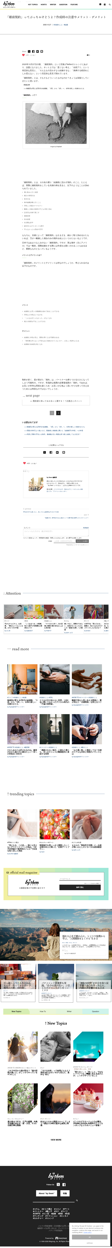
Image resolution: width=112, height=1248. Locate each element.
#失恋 (67, 1213)
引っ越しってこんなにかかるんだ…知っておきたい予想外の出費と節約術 (17, 985)
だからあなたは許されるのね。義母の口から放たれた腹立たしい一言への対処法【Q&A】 (22, 752)
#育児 (26, 621)
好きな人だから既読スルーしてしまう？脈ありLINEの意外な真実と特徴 (55, 1123)
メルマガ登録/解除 (45, 1226)
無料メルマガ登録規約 (89, 883)
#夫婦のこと (58, 24)
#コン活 (45, 1213)
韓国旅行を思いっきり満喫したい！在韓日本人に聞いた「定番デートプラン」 (54, 847)
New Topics (16, 1011)
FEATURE (74, 4)
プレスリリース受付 (66, 1228)
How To (43, 1011)
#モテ (42, 1068)
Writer (69, 1011)
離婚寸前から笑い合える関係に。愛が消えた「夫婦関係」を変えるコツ (87, 701)
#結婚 (66, 24)
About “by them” (46, 1193)
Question (95, 1011)
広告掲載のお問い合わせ (63, 1226)
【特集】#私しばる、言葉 (82, 1069)
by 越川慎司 (11, 1077)
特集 (65, 1193)
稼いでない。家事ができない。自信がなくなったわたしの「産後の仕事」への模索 (73, 627)
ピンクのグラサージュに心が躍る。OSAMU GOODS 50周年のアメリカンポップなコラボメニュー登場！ (88, 1123)
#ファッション (52, 1215)
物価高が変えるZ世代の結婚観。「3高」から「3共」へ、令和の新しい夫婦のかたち (22, 702)
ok (90, 1237)
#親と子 (106, 621)
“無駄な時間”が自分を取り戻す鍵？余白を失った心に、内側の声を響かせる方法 (93, 985)
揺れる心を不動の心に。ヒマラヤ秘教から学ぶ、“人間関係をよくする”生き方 (83, 937)
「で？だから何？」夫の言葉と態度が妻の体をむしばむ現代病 (53, 626)
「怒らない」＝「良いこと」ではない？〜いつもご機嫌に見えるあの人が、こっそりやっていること (88, 1073)
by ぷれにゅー (12, 1128)
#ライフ (7, 621)
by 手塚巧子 (47, 630)
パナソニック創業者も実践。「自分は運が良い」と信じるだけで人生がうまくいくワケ (56, 986)
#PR (8, 842)
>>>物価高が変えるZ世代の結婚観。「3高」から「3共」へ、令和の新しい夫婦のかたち (54, 88)
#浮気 (51, 697)
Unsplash (59, 146)
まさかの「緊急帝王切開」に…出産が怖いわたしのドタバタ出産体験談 (87, 846)
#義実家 (27, 747)
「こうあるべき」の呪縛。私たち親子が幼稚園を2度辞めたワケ (33, 626)
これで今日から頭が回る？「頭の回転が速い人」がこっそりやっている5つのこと (22, 1072)
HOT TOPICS (33, 4)
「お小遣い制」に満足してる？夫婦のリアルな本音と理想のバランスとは (87, 752)
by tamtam (87, 630)
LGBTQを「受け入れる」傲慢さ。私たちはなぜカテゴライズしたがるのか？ (93, 626)
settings (90, 1243)
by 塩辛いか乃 (68, 632)
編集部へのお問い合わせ (47, 1228)
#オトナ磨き (14, 842)
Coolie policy (87, 1232)
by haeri (42, 851)
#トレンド (50, 1218)
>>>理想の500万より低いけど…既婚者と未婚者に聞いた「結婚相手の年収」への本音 (53, 430)
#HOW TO (75, 697)
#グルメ (76, 1119)
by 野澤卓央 (76, 1078)
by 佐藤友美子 (28, 630)
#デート (51, 842)
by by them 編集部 (12, 853)
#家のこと (84, 747)
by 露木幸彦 (107, 630)
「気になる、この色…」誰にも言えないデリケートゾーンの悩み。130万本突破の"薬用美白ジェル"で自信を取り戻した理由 (22, 848)
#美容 (60, 1213)
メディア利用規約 (55, 1230)
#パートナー (84, 697)
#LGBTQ (36, 1213)
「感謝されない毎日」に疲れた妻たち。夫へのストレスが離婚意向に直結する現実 (54, 752)
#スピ (70, 942)
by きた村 (7, 630)
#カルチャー (44, 842)
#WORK (18, 1068)
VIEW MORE (56, 1139)
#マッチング (38, 1215)
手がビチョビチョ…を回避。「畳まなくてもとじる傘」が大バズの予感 (14, 626)
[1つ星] (23, 55)
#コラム (66, 621)
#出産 (79, 842)
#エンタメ (11, 1119)
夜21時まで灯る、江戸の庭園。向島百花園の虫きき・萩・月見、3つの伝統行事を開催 (23, 1123)
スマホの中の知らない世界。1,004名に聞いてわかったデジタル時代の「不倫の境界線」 (54, 702)
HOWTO (44, 4)
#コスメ (57, 1209)
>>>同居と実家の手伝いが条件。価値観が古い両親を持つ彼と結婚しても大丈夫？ (52, 434)
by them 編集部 (52, 477)
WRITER (53, 4)
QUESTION (63, 4)
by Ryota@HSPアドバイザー (15, 706)
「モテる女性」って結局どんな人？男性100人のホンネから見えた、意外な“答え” (55, 1072)
